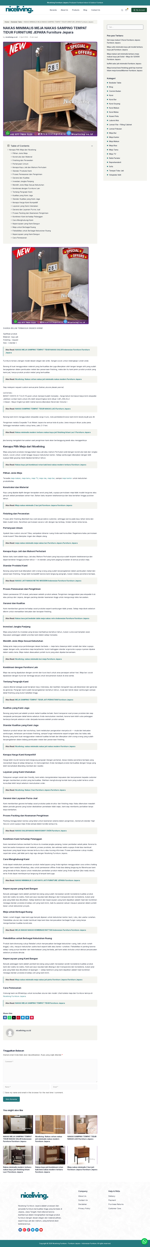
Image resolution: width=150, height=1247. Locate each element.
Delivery (111, 1196)
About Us (64, 10)
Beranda (53, 10)
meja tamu (26, 478)
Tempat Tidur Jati (116, 171)
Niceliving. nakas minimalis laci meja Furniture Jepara (38, 659)
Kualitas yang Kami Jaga (23, 195)
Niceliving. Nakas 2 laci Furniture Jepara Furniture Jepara (40, 790)
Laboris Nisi (114, 120)
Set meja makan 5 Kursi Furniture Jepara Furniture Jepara (123, 41)
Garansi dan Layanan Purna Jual (26, 209)
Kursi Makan (114, 108)
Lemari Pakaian (115, 129)
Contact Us (95, 10)
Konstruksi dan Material (22, 157)
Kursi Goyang (114, 104)
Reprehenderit (115, 162)
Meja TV (112, 154)
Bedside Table (115, 83)
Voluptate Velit (115, 175)
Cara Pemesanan (20, 238)
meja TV (34, 478)
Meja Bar (113, 133)
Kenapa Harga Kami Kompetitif (25, 202)
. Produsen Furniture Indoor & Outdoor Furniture (75, 3)
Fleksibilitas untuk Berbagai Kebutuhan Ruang (32, 231)
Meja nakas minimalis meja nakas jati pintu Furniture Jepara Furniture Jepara (48, 980)
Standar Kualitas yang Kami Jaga (26, 199)
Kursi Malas (113, 112)
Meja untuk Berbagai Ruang (24, 227)
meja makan (16, 478)
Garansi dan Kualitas (21, 178)
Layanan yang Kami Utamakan (25, 206)
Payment (112, 1200)
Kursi (111, 95)
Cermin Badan (115, 91)
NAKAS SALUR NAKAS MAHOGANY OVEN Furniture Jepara (41, 831)
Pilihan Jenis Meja (20, 153)
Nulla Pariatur (114, 158)
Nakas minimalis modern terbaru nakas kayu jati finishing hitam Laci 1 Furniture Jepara (53, 432)
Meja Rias (113, 145)
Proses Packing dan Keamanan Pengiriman (30, 213)
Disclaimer (82, 1204)
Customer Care (114, 1208)
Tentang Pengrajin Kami (22, 192)
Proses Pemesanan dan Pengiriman (27, 174)
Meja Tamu (113, 150)
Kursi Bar (113, 99)
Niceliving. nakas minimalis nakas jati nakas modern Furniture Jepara (45, 746)
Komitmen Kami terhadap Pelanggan (28, 216)
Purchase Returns (116, 1204)
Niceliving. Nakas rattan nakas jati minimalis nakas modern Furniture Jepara (48, 379)
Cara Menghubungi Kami (23, 220)
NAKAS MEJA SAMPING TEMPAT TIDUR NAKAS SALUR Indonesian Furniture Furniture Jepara (17, 1138)
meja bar (51, 478)
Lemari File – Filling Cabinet (120, 124)
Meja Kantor (114, 137)
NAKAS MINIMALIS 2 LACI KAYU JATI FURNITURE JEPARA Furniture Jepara (47, 880)
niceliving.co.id (23, 1030)
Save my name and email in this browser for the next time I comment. (34, 1092)
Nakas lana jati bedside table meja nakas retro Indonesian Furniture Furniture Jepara (52, 618)
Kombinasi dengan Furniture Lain (26, 188)
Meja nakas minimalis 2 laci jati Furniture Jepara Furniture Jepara (43, 505)
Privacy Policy (84, 1208)
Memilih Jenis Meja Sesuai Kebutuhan (28, 185)
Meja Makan (114, 141)
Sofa (111, 166)
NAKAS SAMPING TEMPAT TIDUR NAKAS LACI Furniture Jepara (42, 409)
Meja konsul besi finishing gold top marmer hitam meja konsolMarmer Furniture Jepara (124, 69)
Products (75, 10)
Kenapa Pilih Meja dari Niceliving (22, 150)
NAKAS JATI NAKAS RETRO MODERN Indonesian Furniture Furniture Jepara (48, 581)
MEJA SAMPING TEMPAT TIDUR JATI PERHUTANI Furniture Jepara (44, 700)
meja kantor (67, 478)
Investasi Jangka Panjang (23, 181)
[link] (5, 1017)
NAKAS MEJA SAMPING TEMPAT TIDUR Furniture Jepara (40, 1003)
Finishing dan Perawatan (23, 160)
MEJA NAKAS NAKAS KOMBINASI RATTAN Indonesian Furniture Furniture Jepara (50, 930)
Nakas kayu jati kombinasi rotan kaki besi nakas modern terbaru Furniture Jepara (50, 465)
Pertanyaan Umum (20, 164)
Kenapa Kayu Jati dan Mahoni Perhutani (29, 167)
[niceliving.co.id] (11, 1035)
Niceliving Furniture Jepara (14, 996)
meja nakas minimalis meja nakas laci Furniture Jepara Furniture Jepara (46, 543)
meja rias (42, 478)
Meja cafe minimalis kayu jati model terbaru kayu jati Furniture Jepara (125, 48)
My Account (140, 10)
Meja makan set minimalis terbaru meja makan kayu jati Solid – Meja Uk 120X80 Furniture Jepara (123, 56)
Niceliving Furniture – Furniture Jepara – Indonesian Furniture (75, 1243)
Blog (85, 10)
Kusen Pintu (114, 116)
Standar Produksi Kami (22, 171)
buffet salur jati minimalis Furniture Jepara (124, 63)
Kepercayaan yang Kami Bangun (26, 224)
